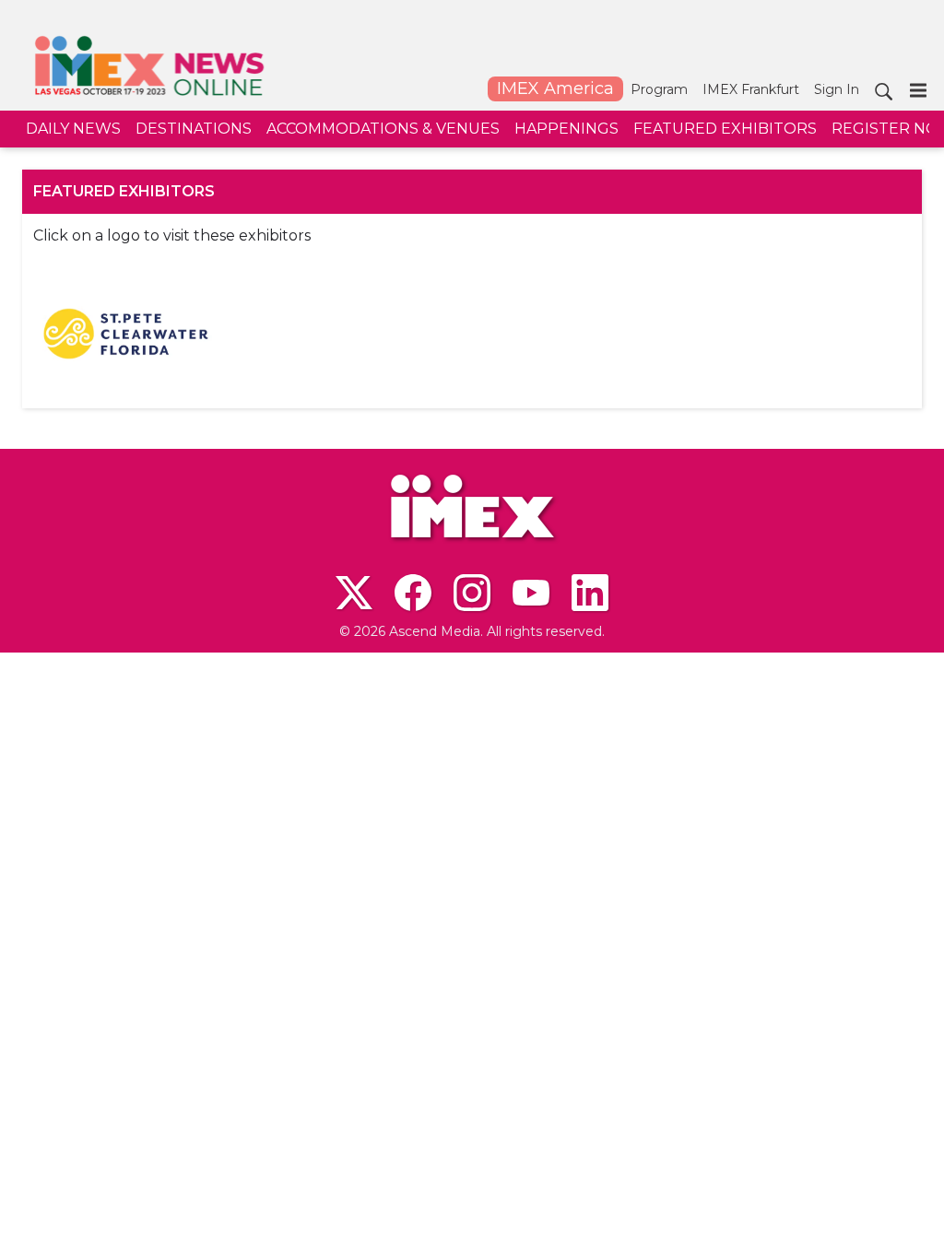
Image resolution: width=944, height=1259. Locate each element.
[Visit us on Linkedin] (590, 592)
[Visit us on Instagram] (472, 592)
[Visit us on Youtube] (531, 592)
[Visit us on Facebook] (413, 592)
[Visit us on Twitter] (354, 592)
